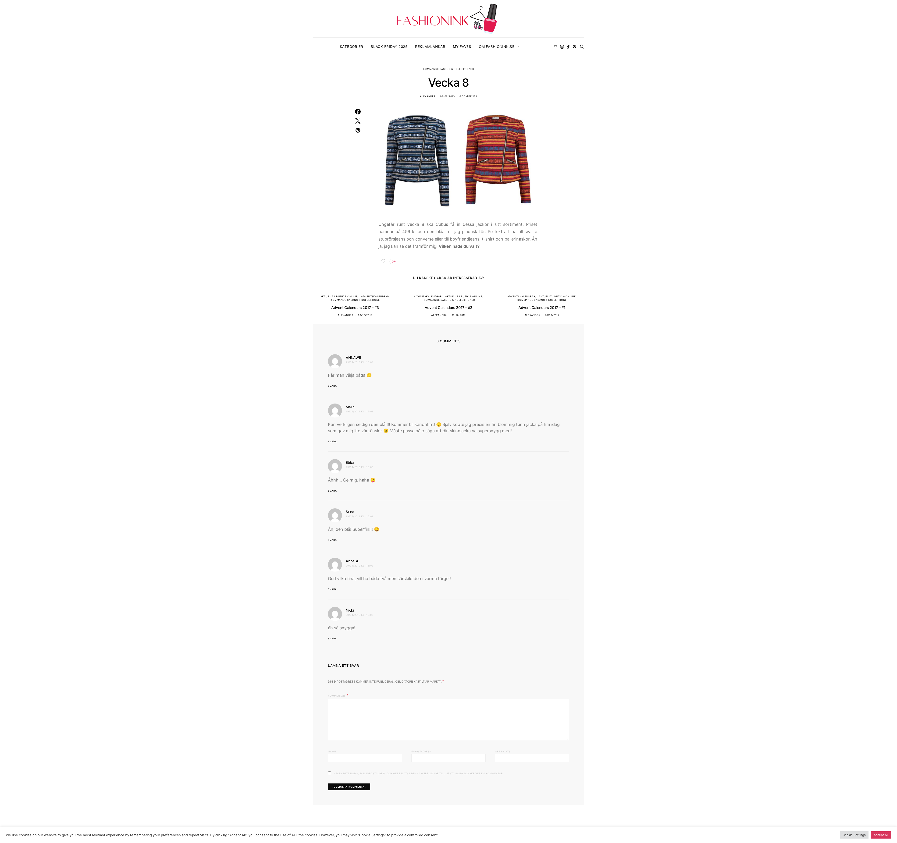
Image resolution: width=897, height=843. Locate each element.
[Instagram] (562, 47)
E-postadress (421, 751)
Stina (350, 512)
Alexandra (428, 96)
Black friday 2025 (389, 46)
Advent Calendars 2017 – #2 (448, 307)
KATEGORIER (351, 46)
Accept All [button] (881, 835)
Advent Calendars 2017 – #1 (542, 307)
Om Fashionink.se (497, 46)
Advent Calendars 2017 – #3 (355, 307)
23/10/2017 (365, 315)
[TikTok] (568, 47)
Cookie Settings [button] (854, 835)
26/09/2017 (552, 315)
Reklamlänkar (430, 46)
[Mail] (555, 47)
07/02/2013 (447, 96)
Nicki (350, 610)
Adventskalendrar (375, 296)
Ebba (350, 462)
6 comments (468, 96)
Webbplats (502, 751)
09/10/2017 (459, 315)
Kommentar (337, 695)
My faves (462, 46)
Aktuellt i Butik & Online (339, 296)
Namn (332, 751)
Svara (332, 385)
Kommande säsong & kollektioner (448, 68)
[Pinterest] (574, 47)
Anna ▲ (352, 561)
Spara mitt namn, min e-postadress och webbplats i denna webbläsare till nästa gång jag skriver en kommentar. (418, 773)
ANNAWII (353, 357)
